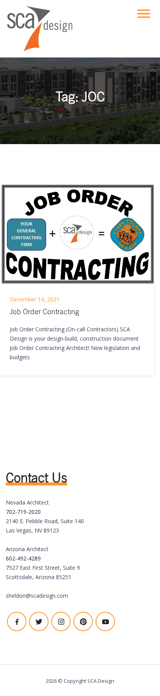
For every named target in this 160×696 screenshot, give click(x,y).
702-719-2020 (23, 511)
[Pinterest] (83, 621)
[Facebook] (16, 621)
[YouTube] (105, 621)
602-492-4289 (23, 558)
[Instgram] (61, 621)
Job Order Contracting (44, 311)
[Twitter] (39, 621)
